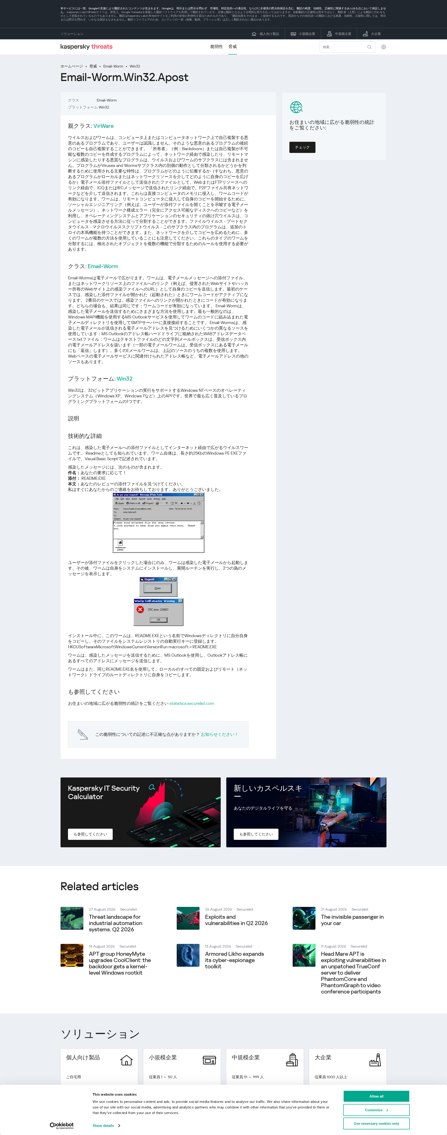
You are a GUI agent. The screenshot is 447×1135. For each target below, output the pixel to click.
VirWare (103, 126)
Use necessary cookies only (376, 1123)
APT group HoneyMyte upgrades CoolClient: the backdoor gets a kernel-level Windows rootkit (120, 963)
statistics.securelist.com (191, 703)
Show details (103, 1126)
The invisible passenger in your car (352, 920)
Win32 (135, 66)
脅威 (232, 46)
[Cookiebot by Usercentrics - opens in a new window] (61, 1125)
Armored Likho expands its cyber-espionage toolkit (234, 960)
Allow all (376, 1096)
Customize (374, 1110)
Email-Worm (113, 66)
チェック (302, 147)
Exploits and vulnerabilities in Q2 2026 (236, 920)
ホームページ (72, 66)
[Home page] (88, 47)
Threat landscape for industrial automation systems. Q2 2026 (115, 923)
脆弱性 (216, 46)
